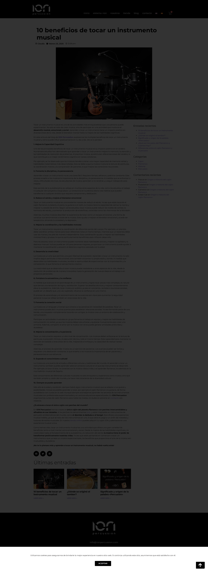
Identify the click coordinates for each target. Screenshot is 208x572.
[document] (104, 286)
